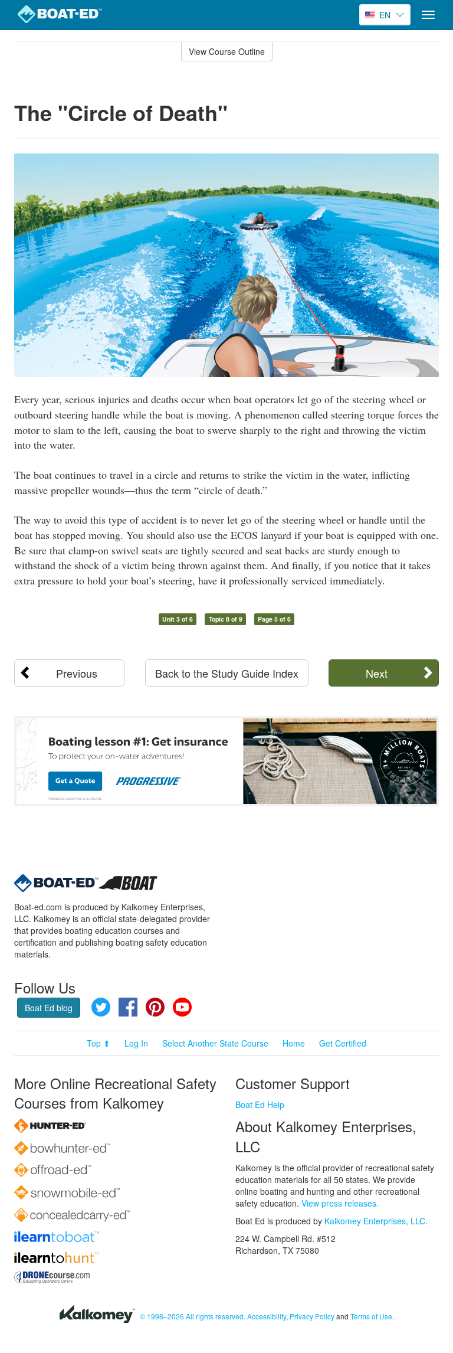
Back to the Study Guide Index (226, 673)
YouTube (182, 1007)
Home (294, 1043)
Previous (76, 673)
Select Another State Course (215, 1043)
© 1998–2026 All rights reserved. (192, 1316)
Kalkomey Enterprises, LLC (374, 1221)
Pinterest (155, 1007)
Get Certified (342, 1043)
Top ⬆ (98, 1043)
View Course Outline (227, 51)
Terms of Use (371, 1316)
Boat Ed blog (49, 1008)
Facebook (128, 1007)
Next (377, 673)
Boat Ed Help (259, 1104)
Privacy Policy (312, 1316)
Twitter (100, 1007)
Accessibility (266, 1316)
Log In (136, 1043)
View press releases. (340, 1203)
